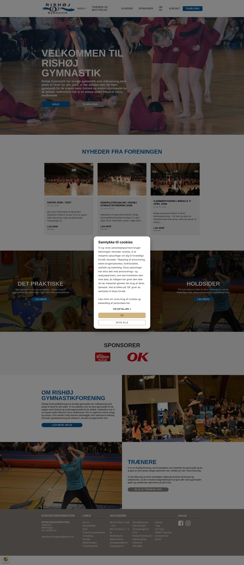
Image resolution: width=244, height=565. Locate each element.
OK (122, 315)
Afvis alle (122, 322)
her (128, 303)
